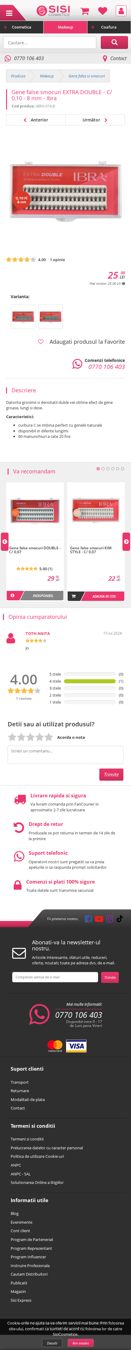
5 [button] (118, 469)
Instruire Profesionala (30, 1265)
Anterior (39, 120)
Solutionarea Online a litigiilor (37, 1182)
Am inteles (81, 1343)
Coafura (109, 27)
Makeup (65, 27)
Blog (15, 1213)
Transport (20, 1082)
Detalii (52, 1343)
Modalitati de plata (28, 1099)
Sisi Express (21, 1300)
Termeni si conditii (27, 1139)
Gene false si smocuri (87, 76)
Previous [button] (5, 542)
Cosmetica (21, 27)
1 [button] (98, 469)
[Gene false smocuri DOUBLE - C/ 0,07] (35, 543)
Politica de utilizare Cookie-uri (37, 1156)
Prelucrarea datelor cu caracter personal (47, 1148)
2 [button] (103, 469)
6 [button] (122, 469)
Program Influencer (28, 1257)
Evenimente (21, 1222)
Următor (92, 120)
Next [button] (126, 542)
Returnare (20, 1090)
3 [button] (108, 469)
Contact (118, 58)
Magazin (18, 1291)
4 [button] (113, 469)
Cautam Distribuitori (29, 1274)
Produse (18, 76)
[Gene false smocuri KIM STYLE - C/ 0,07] (96, 543)
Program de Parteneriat (32, 1239)
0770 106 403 (78, 1014)
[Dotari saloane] (53, 10)
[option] (35, 542)
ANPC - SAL (21, 1174)
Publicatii (19, 1283)
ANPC (16, 1165)
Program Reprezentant (31, 1248)
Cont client (20, 1230)
